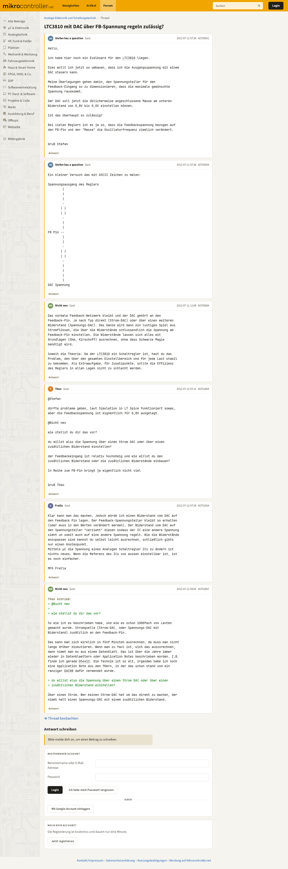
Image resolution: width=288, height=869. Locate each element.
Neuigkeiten (70, 5)
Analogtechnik (18, 34)
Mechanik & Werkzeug (22, 54)
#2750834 (203, 305)
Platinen (13, 48)
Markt (12, 107)
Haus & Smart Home (21, 67)
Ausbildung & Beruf (21, 114)
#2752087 (203, 589)
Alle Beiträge (16, 21)
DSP (10, 81)
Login (276, 6)
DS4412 (84, 661)
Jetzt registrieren (62, 841)
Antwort (53, 153)
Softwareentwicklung (22, 87)
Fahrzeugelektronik (21, 61)
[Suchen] (259, 6)
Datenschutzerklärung (120, 860)
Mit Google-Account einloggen (70, 809)
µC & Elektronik (18, 28)
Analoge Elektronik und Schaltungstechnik (70, 18)
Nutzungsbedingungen (152, 860)
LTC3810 (128, 58)
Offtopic (13, 120)
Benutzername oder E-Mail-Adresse (66, 765)
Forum (108, 5)
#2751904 (203, 389)
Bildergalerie (16, 139)
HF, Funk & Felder (20, 41)
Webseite (14, 127)
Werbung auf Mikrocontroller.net (190, 860)
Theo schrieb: (59, 599)
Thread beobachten (62, 718)
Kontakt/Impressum (90, 860)
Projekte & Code (19, 100)
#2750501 (203, 38)
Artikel (91, 5)
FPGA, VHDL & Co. (20, 74)
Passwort (54, 777)
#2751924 (203, 506)
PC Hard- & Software (21, 94)
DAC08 (68, 671)
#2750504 (203, 165)
